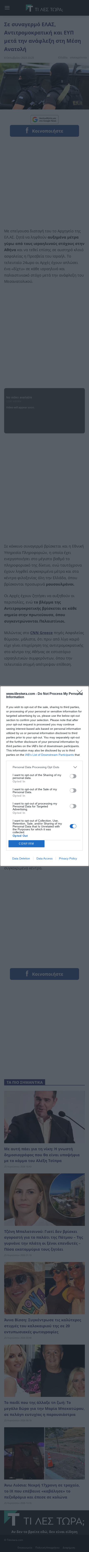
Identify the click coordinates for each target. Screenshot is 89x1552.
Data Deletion (21, 858)
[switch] (73, 776)
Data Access (44, 858)
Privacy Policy (68, 858)
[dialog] (44, 776)
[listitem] (44, 767)
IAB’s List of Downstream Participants (49, 754)
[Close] (81, 694)
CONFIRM (26, 843)
